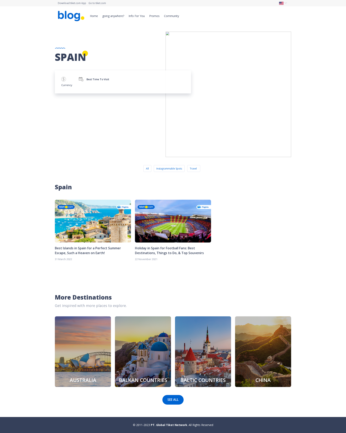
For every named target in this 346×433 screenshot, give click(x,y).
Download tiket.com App (72, 3)
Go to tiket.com (97, 3)
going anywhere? (113, 16)
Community (171, 16)
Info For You (137, 16)
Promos (154, 16)
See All (173, 399)
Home (94, 16)
